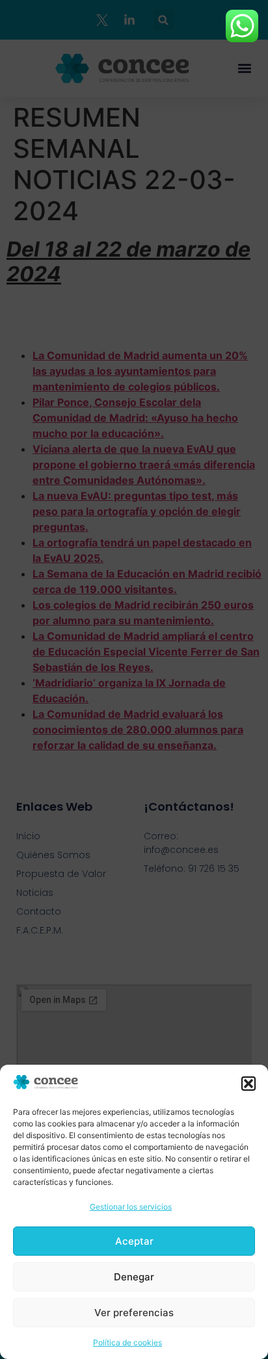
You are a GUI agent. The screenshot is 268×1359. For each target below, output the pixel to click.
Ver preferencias (134, 1312)
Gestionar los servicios (131, 1207)
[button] (248, 1083)
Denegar (134, 1277)
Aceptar (134, 1241)
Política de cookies (127, 1342)
